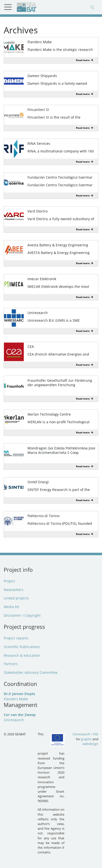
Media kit (11, 606)
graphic (86, 739)
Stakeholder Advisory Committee (31, 672)
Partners (11, 663)
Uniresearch (14, 720)
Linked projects (16, 598)
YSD (95, 734)
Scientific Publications (22, 646)
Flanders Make (16, 699)
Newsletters (14, 589)
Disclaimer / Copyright (22, 615)
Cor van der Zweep (20, 714)
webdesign (90, 743)
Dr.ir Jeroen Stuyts (19, 693)
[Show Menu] (10, 7)
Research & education (22, 655)
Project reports (16, 638)
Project (9, 581)
